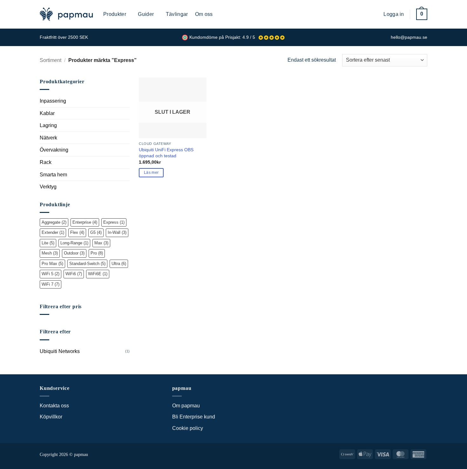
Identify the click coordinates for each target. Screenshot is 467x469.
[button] (373, 14)
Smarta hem (53, 174)
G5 (96, 232)
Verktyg (48, 186)
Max (101, 243)
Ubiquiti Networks (60, 351)
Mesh (50, 253)
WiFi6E (97, 273)
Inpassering (53, 101)
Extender (53, 232)
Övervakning (54, 150)
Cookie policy (187, 428)
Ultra (119, 263)
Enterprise (84, 222)
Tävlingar (177, 14)
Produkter (114, 14)
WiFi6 (73, 273)
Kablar (47, 113)
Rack (45, 162)
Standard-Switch (87, 263)
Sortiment (50, 60)
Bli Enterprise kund (193, 416)
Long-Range (74, 243)
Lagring (48, 125)
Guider (146, 14)
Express (114, 222)
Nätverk (48, 137)
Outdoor (74, 253)
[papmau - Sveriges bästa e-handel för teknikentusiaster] (67, 14)
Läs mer (151, 172)
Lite (48, 243)
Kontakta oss (54, 405)
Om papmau (186, 405)
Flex (77, 232)
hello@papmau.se (409, 37)
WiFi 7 (50, 284)
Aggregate (54, 222)
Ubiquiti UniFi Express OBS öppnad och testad (166, 152)
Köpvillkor (51, 416)
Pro (97, 253)
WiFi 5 (50, 273)
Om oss (204, 14)
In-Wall (117, 232)
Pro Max (52, 263)
